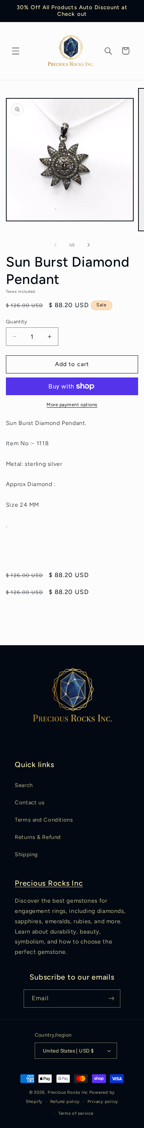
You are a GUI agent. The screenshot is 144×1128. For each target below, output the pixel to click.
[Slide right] (88, 245)
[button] (15, 50)
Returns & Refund (38, 837)
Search (24, 785)
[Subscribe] (111, 999)
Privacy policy (103, 1101)
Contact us (29, 802)
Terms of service (75, 1113)
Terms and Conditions (44, 819)
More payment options (72, 404)
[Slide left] (55, 245)
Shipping (26, 854)
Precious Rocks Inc (49, 883)
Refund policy (65, 1101)
